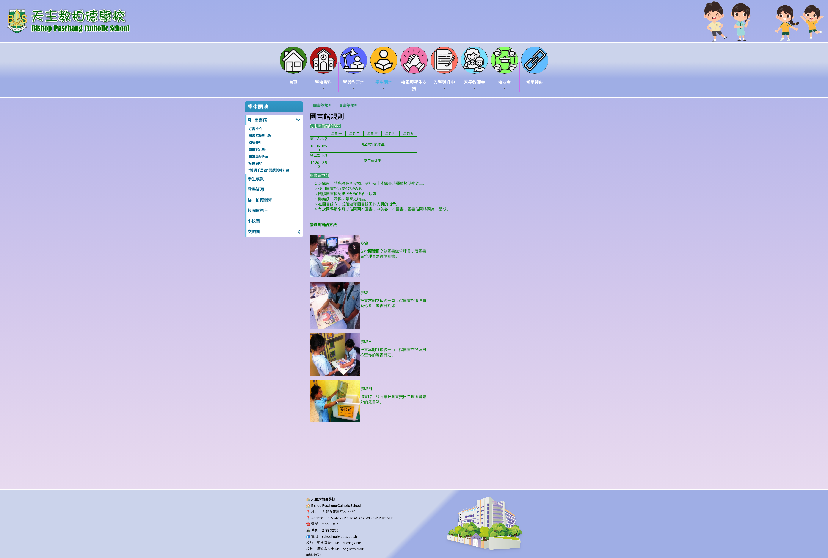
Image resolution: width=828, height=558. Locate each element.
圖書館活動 (257, 149)
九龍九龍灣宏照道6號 (338, 512)
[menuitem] (323, 105)
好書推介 (255, 129)
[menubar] (335, 105)
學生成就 (256, 178)
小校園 (254, 221)
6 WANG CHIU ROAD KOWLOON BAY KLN (361, 518)
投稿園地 (255, 163)
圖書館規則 (257, 136)
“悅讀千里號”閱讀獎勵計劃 (268, 170)
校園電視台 (258, 210)
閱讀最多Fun (258, 156)
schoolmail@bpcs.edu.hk (340, 536)
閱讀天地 (255, 142)
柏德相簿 (263, 200)
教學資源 (256, 189)
